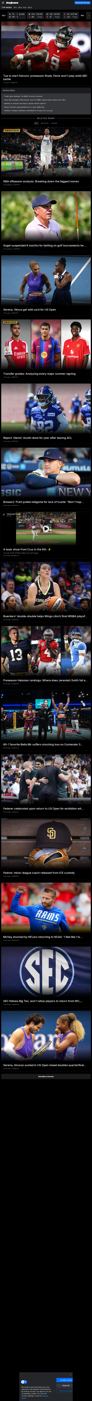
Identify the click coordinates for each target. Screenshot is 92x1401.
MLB (30, 7)
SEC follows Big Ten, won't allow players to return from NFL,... (43, 1001)
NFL (15, 7)
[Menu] (3, 2)
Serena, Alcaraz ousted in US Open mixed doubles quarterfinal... (44, 1065)
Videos (54, 123)
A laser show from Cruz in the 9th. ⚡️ (27, 549)
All (36, 123)
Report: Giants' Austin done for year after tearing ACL (37, 437)
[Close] (70, 1375)
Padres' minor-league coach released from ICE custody (39, 872)
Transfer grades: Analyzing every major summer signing (39, 373)
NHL (25, 7)
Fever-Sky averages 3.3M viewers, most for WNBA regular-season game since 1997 (35, 100)
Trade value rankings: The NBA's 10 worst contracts (23, 96)
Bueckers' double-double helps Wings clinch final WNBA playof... (45, 616)
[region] (46, 1386)
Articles (44, 123)
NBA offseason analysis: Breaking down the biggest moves (41, 181)
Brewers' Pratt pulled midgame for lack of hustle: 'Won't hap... (43, 502)
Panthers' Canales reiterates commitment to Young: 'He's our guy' (28, 110)
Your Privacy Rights (66, 1391)
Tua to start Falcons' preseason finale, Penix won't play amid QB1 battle (45, 77)
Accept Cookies (66, 1380)
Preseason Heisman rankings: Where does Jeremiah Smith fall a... (45, 680)
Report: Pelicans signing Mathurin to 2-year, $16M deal (24, 107)
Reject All (66, 1385)
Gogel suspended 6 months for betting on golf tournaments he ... (45, 245)
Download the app (83, 3)
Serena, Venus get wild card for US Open (29, 309)
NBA (20, 7)
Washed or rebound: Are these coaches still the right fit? (25, 103)
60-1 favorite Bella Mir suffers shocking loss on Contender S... (43, 744)
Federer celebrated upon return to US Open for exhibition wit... (43, 808)
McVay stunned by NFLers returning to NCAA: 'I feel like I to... (42, 937)
